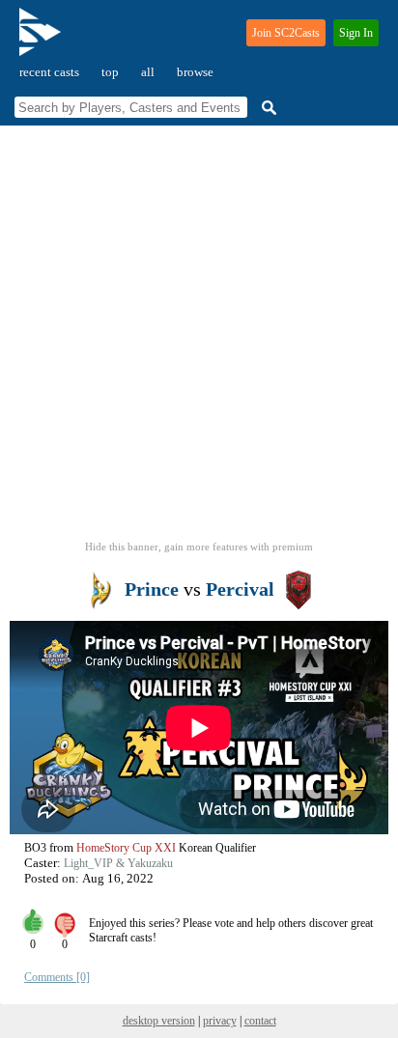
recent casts (49, 72)
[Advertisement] (199, 339)
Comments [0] (57, 977)
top (110, 72)
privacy (220, 1020)
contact (260, 1020)
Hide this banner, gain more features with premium (199, 546)
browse (195, 72)
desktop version (159, 1020)
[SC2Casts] (42, 40)
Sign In (356, 33)
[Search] (266, 107)
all (148, 72)
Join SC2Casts (286, 33)
